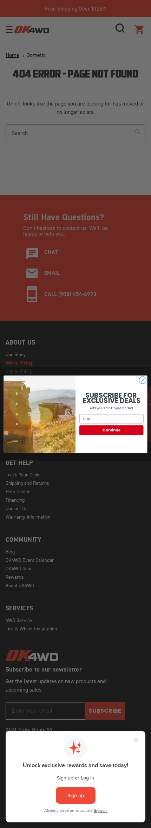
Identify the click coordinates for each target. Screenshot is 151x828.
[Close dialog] (142, 380)
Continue (111, 430)
